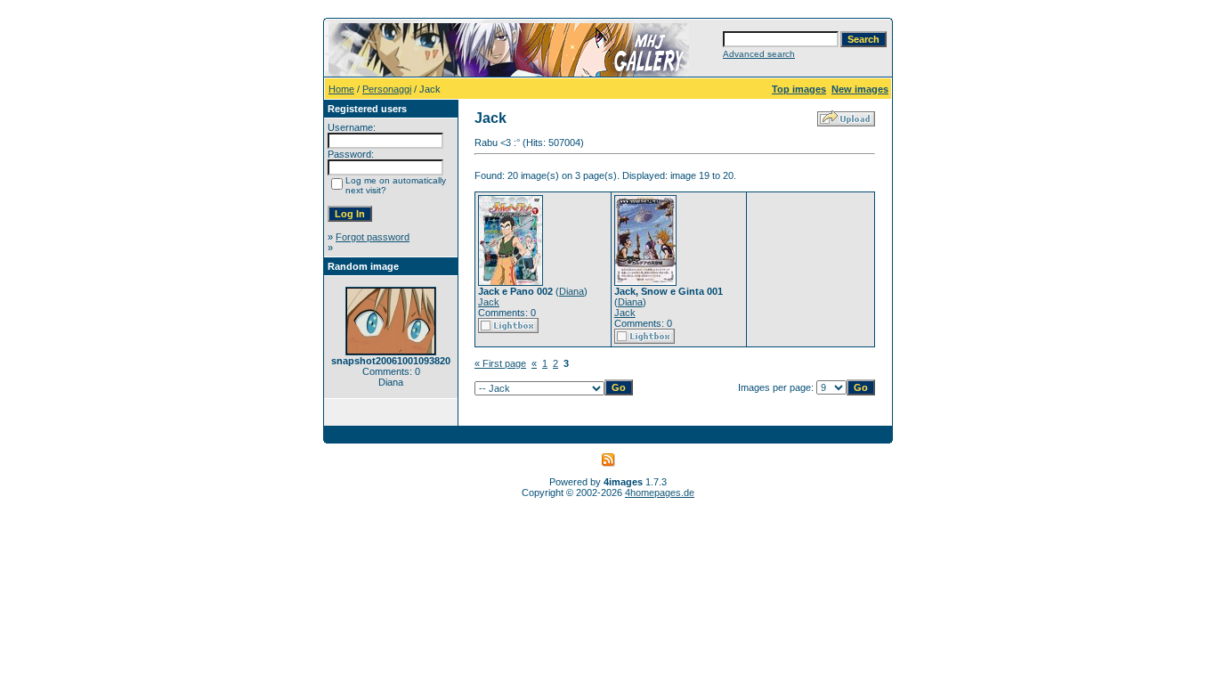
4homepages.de (659, 492)
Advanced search (759, 54)
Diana (571, 291)
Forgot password (372, 237)
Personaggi (386, 89)
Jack (488, 302)
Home (341, 89)
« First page (500, 363)
